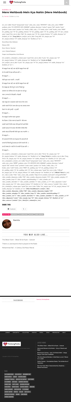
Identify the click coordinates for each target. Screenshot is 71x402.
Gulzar (21, 392)
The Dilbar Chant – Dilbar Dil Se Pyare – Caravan (18, 240)
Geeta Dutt (27, 392)
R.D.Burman (8, 382)
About (64, 332)
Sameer (15, 377)
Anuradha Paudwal (9, 394)
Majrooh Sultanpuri (21, 379)
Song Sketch (16, 332)
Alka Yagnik (31, 379)
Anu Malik (14, 382)
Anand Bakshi (8, 377)
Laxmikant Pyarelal (9, 379)
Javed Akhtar (17, 389)
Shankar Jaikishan (23, 382)
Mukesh (16, 392)
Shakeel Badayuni (39, 214)
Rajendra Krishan (24, 384)
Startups (34, 332)
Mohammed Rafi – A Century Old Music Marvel (18, 248)
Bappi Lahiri (15, 384)
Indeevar (32, 387)
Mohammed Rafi (27, 374)
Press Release (55, 332)
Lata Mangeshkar (23, 214)
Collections (25, 332)
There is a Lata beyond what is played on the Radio (19, 244)
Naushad (31, 214)
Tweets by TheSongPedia (42, 299)
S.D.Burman (25, 389)
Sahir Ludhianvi (9, 389)
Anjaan (17, 394)
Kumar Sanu (8, 384)
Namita (6, 16)
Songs (47, 332)
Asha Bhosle (14, 214)
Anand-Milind (15, 387)
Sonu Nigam (24, 394)
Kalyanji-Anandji (24, 387)
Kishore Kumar (22, 377)
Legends (7, 332)
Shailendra (7, 387)
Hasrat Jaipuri (8, 392)
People (41, 332)
